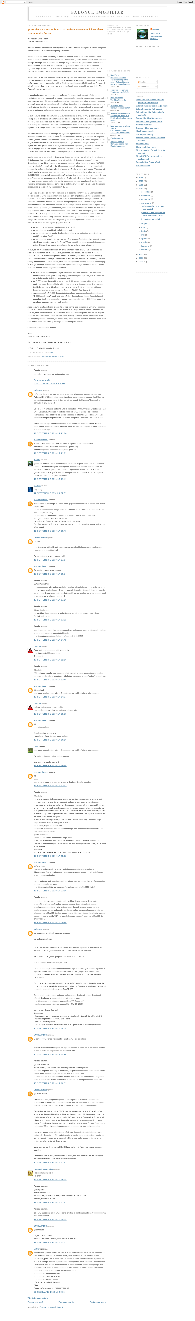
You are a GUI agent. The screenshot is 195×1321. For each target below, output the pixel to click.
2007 (141, 262)
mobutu (37, 646)
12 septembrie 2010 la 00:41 (50, 531)
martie (144, 242)
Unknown (38, 390)
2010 (141, 189)
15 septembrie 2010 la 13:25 (50, 1162)
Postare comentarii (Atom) (51, 1307)
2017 (141, 177)
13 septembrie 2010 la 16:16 (50, 740)
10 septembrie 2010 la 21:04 (50, 433)
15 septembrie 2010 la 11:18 (50, 1054)
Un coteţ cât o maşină (150, 219)
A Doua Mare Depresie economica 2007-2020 (120, 114)
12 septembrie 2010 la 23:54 (50, 560)
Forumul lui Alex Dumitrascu (149, 118)
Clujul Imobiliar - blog (146, 147)
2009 (141, 254)
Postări (142, 82)
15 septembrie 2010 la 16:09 (50, 1179)
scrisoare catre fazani (53, 356)
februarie (145, 246)
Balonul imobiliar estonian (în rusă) (151, 106)
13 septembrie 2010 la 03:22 (50, 620)
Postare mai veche (98, 1302)
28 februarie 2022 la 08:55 (49, 1292)
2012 (141, 181)
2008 (141, 258)
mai (143, 235)
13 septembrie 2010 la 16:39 (50, 766)
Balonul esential (143, 165)
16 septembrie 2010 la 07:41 (50, 1242)
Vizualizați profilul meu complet (156, 36)
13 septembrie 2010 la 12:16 (50, 660)
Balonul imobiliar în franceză (149, 109)
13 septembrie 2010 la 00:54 (50, 574)
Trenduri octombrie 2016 (120, 108)
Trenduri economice (119, 90)
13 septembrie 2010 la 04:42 (50, 640)
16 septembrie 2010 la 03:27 (50, 1202)
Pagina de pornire (66, 1302)
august (144, 224)
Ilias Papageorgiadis (145, 131)
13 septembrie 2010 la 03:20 (50, 600)
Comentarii (144, 87)
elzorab (37, 486)
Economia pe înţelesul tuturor (149, 121)
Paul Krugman (116, 98)
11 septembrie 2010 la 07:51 (50, 493)
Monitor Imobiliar (143, 125)
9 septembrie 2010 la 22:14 (49, 384)
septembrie (146, 203)
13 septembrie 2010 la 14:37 (50, 697)
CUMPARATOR (40, 537)
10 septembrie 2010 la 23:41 (50, 479)
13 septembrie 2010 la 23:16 (50, 891)
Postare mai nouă (35, 1302)
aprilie (144, 238)
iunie (143, 231)
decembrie (146, 192)
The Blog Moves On (118, 100)
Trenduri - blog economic (147, 128)
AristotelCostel (116, 106)
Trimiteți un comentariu (38, 1298)
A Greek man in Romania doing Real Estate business (119, 144)
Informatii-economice (43, 1169)
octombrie (146, 199)
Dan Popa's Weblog (144, 134)
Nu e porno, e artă (42, 380)
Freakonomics (116, 138)
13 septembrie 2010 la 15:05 (50, 714)
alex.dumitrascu (41, 440)
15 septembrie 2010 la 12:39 (50, 1083)
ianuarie (145, 250)
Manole (37, 460)
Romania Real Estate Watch (148, 162)
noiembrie (146, 195)
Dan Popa (114, 75)
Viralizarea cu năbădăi (119, 92)
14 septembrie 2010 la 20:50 (50, 923)
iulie (143, 227)
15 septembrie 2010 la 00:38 (50, 1028)
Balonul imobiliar (97, 12)
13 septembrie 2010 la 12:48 (50, 680)
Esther (37, 1249)
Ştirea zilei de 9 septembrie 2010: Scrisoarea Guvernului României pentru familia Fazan (65, 31)
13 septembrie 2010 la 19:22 (50, 856)
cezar (36, 746)
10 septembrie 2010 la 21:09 (50, 453)
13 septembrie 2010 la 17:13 (50, 786)
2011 (141, 185)
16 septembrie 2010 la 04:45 (50, 1219)
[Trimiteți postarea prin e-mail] (55, 352)
